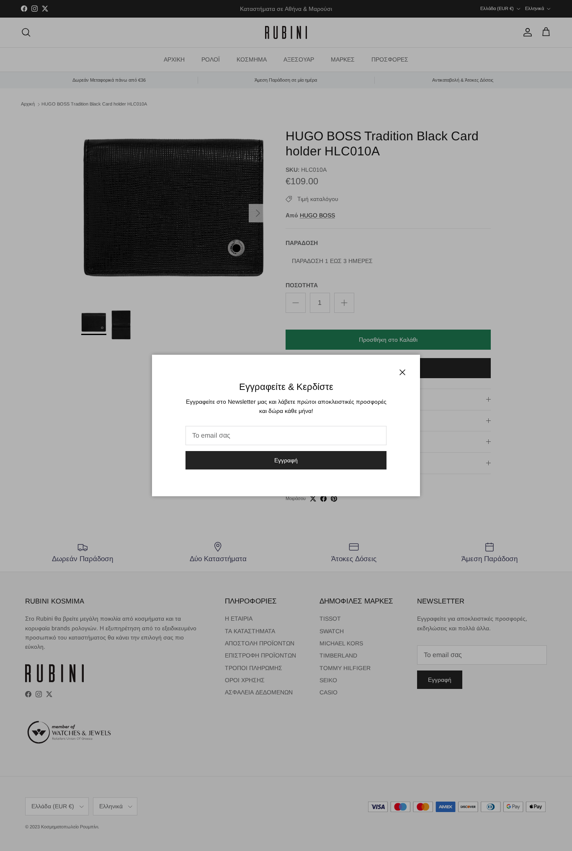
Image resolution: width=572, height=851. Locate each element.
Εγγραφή (286, 460)
